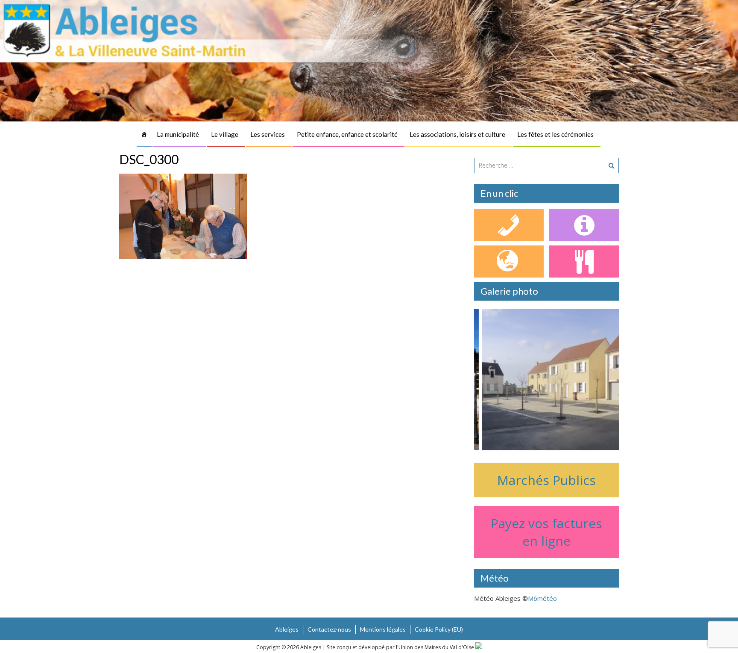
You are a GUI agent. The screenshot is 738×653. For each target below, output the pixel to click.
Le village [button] (224, 134)
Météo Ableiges (497, 598)
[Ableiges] (144, 134)
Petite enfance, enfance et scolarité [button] (347, 134)
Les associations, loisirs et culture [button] (457, 134)
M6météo (542, 598)
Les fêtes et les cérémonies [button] (555, 134)
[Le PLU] (509, 261)
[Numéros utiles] (509, 225)
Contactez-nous (329, 629)
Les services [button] (267, 134)
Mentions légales (383, 629)
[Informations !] (584, 225)
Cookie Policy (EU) (439, 629)
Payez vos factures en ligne (546, 532)
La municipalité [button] (178, 134)
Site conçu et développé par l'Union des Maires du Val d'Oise (400, 647)
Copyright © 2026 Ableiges (289, 647)
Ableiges (287, 629)
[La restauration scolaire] (584, 261)
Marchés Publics (546, 480)
